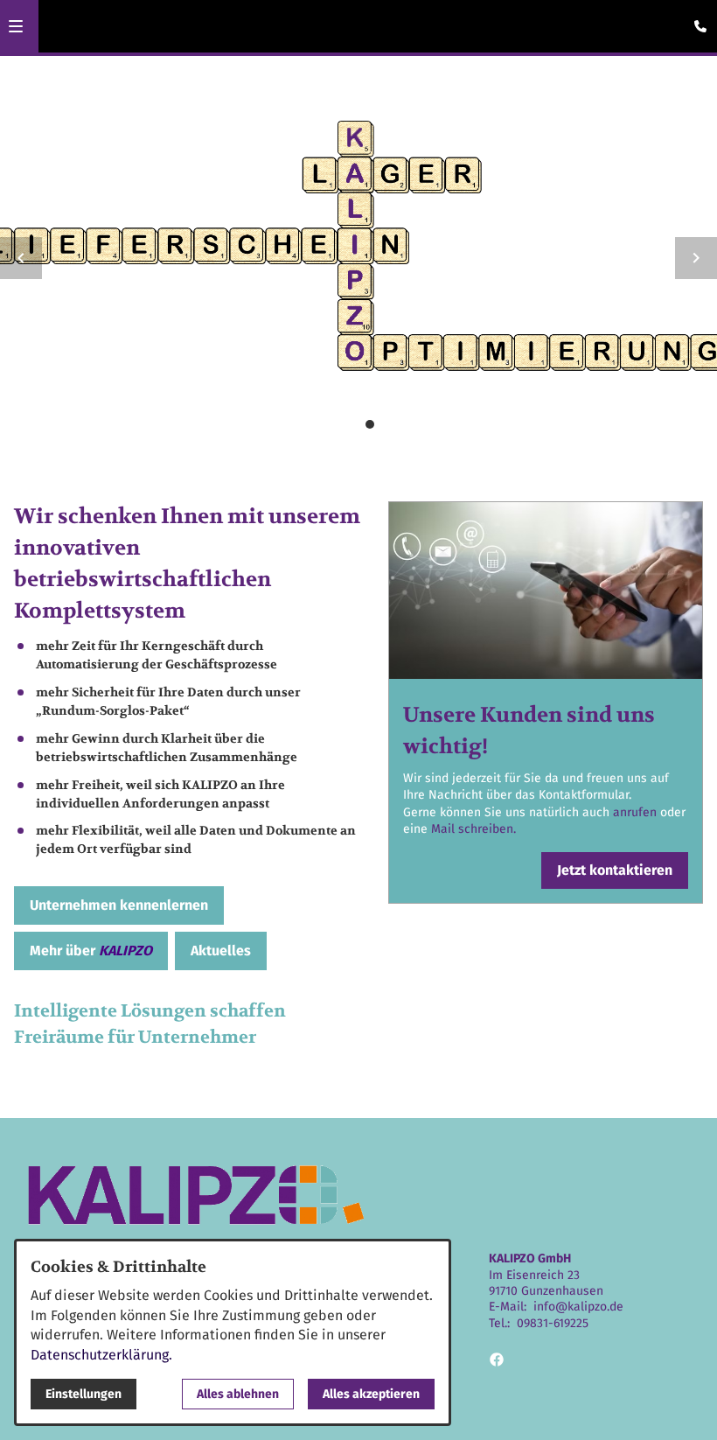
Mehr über (91, 950)
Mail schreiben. (473, 828)
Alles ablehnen (238, 1394)
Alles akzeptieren (371, 1394)
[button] (15, 26)
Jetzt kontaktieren (614, 870)
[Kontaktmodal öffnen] (696, 21)
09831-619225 (552, 1323)
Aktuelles (221, 950)
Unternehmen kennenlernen (119, 905)
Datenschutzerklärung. (101, 1354)
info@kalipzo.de (578, 1306)
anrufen (636, 812)
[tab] (324, 424)
